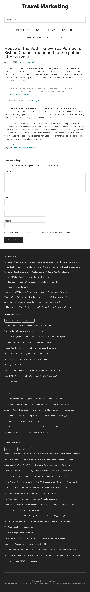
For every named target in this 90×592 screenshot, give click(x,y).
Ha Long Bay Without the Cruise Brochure (19, 365)
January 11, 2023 (34, 101)
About (6, 387)
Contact (7, 393)
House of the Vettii (21, 148)
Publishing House (32, 584)
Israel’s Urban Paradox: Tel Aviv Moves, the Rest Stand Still (25, 544)
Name (7, 197)
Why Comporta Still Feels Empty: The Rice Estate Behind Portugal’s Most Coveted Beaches (37, 272)
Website (7, 221)
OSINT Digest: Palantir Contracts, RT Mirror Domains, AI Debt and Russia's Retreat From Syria (38, 459)
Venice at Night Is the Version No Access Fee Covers (23, 331)
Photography (57, 584)
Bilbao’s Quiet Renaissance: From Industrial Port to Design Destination (30, 348)
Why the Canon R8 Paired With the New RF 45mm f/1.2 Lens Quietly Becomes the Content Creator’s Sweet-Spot (44, 555)
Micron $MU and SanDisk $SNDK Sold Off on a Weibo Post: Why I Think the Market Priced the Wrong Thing (43, 454)
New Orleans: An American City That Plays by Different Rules (26, 359)
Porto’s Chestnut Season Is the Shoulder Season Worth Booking (28, 325)
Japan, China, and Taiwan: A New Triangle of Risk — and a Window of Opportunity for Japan (37, 516)
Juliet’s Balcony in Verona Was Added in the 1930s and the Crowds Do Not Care (33, 302)
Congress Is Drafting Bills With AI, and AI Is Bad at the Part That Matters (30, 493)
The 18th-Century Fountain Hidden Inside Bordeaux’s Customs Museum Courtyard (34, 337)
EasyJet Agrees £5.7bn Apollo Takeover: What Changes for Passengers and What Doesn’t (37, 292)
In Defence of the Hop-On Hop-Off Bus (18, 287)
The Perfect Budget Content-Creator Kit (18, 533)
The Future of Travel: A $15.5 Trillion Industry (20, 561)
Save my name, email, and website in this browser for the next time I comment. (40, 232)
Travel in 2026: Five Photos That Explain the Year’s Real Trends (27, 277)
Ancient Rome (45, 584)
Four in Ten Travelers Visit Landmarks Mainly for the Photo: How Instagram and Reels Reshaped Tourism (42, 267)
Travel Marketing (45, 6)
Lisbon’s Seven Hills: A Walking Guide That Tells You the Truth (26, 354)
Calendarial (67, 584)
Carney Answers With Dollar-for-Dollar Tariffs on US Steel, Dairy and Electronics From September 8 (40, 482)
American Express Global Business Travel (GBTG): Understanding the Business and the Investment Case (42, 550)
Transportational (79, 584)
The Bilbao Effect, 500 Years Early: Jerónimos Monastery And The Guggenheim (33, 342)
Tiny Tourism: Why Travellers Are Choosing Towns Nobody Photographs (31, 282)
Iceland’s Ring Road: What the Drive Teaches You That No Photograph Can (31, 376)
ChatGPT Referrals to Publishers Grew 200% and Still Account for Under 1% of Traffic (35, 488)
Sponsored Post (10, 382)
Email (7, 209)
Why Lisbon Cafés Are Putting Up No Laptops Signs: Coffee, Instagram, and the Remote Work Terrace (41, 262)
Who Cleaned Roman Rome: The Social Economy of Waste (26, 432)
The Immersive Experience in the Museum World (22, 510)
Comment (9, 171)
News (15, 145)
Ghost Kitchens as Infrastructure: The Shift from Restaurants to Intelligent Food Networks (37, 521)
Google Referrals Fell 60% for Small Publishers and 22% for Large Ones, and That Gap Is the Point (40, 505)
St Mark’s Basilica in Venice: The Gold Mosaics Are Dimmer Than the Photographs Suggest (37, 307)
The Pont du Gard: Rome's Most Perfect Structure (22, 421)
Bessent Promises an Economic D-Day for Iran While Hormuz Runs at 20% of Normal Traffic (38, 471)
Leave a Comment (34, 62)
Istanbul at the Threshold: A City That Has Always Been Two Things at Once (32, 370)
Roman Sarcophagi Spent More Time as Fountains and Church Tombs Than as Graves (36, 404)
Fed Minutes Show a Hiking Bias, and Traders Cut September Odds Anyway (31, 499)
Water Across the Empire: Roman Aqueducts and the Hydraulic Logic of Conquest (34, 427)
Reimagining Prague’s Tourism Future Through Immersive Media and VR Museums (34, 538)
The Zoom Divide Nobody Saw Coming (18, 527)
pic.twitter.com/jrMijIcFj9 (19, 94)
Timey (22, 584)
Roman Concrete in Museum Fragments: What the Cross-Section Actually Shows (34, 399)
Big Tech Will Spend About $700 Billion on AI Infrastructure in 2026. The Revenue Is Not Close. (38, 476)
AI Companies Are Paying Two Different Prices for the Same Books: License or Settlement (37, 465)
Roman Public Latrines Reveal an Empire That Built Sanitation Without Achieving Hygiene (36, 416)
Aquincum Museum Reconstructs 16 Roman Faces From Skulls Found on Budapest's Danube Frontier (42, 410)
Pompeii (32, 148)
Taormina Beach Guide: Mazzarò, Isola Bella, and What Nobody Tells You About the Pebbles (38, 297)
